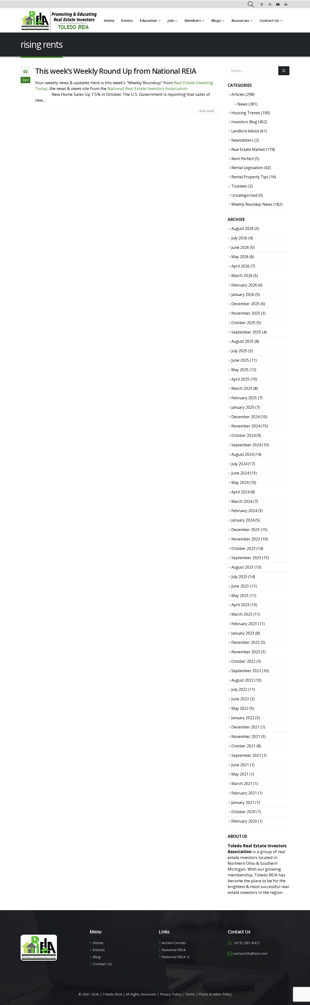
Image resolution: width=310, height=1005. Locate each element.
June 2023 (240, 586)
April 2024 (240, 492)
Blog (97, 956)
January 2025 (242, 407)
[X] (269, 4)
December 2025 (245, 303)
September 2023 (246, 557)
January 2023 (242, 633)
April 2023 (240, 604)
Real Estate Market (248, 149)
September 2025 (246, 332)
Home (109, 20)
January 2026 (242, 294)
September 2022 (246, 670)
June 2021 (240, 765)
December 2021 (245, 727)
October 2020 (243, 811)
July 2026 (239, 238)
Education (148, 20)
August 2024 (242, 454)
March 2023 (241, 614)
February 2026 (244, 285)
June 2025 (240, 360)
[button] (251, 4)
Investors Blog (244, 121)
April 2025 (240, 379)
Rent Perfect (242, 158)
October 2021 (243, 746)
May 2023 (239, 595)
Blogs (216, 20)
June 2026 (240, 247)
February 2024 (244, 510)
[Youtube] (277, 4)
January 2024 (242, 520)
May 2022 (239, 708)
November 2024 (245, 426)
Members (193, 20)
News (242, 104)
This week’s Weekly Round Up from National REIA (115, 71)
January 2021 (242, 802)
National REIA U (175, 956)
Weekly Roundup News (251, 204)
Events (127, 20)
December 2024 (245, 416)
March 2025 (241, 388)
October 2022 (243, 661)
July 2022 (239, 689)
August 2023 (242, 567)
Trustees (239, 186)
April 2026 (240, 266)
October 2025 (243, 322)
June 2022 (240, 699)
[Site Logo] (59, 20)
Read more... (207, 111)
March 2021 (241, 783)
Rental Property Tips (249, 177)
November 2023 (245, 539)
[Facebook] (261, 4)
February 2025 (244, 397)
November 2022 (245, 651)
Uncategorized (244, 195)
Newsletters (242, 140)
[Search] (283, 70)
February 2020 (244, 821)
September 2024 (246, 445)
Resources (240, 20)
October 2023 (243, 548)
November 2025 (245, 313)
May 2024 (239, 482)
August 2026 (242, 228)
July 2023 (239, 576)
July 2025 (239, 350)
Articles (238, 94)
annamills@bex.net (250, 953)
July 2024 (239, 463)
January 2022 (242, 717)
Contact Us (269, 20)
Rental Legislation (247, 167)
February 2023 (244, 623)
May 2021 (239, 774)
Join (170, 20)
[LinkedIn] (285, 4)
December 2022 (245, 642)
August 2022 (242, 680)
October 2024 (243, 435)
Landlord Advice (245, 131)
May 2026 (239, 256)
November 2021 (245, 736)
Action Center (174, 942)
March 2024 (241, 501)
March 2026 (241, 275)
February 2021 (244, 793)
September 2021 (246, 755)
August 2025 (242, 341)
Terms (190, 994)
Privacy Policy (170, 994)
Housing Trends (245, 112)
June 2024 (240, 473)
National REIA (174, 949)
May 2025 (239, 369)
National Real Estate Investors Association (147, 88)
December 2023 (245, 529)
